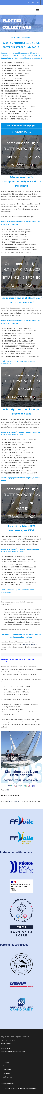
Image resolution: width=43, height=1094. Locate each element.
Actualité (6, 1062)
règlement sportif (29, 645)
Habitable (6, 1073)
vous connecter (14, 801)
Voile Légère (7, 1077)
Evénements (7, 1066)
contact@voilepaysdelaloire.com (13, 1051)
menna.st (16, 1088)
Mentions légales (7, 1083)
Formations (7, 1070)
